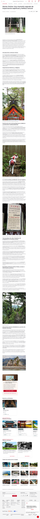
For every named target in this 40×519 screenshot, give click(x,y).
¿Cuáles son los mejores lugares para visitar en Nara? (9, 450)
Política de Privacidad (22, 514)
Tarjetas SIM (18, 502)
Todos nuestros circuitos (8, 502)
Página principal (4, 489)
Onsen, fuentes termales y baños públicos (34, 485)
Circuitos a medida (8, 506)
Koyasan (21, 336)
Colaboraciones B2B (4, 505)
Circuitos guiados (5, 429)
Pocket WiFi (18, 504)
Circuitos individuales (7, 505)
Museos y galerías (14, 476)
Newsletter (3, 503)
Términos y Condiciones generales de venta (16, 514)
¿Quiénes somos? (4, 502)
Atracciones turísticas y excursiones (12, 489)
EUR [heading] (25, 1)
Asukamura (14, 340)
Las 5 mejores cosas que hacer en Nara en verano (24, 450)
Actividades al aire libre (6, 476)
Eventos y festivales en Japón (24, 485)
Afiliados (3, 504)
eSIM (17, 503)
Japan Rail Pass (12, 501)
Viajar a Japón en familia (34, 476)
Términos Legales (7, 514)
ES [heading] (23, 1)
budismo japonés (20, 58)
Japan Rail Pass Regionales (13, 502)
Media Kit (3, 506)
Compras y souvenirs (5, 485)
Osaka (21, 279)
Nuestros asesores (8, 507)
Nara (4, 408)
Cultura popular (14, 485)
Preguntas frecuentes (3, 508)
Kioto (14, 280)
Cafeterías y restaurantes (24, 476)
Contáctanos (4, 514)
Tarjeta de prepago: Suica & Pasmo (14, 503)
